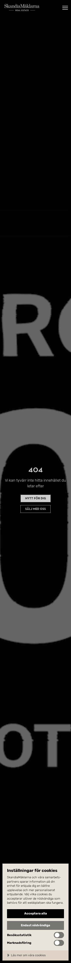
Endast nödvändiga (35, 925)
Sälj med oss (35, 509)
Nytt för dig (35, 498)
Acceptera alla (35, 913)
